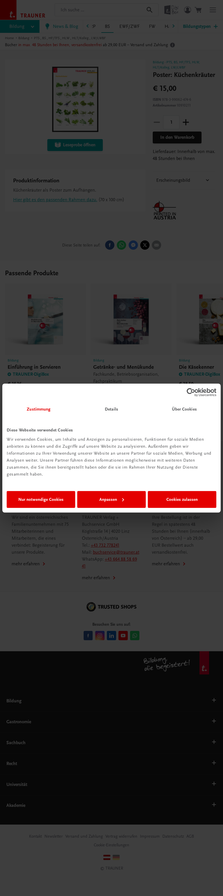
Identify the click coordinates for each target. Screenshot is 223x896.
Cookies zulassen (182, 499)
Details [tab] (111, 409)
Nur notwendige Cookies (41, 499)
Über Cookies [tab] (184, 409)
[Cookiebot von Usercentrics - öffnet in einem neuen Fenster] (191, 392)
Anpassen (108, 499)
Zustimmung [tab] (39, 409)
